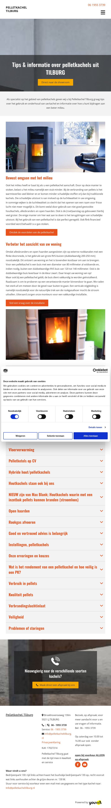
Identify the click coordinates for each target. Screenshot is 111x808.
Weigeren (20, 436)
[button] (55, 82)
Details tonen (95, 427)
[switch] (42, 416)
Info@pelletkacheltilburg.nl (20, 787)
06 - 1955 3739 (58, 729)
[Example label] (85, 764)
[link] (101, 450)
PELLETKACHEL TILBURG (16, 9)
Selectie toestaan (55, 436)
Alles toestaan (91, 436)
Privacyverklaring (51, 742)
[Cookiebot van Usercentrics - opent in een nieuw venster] (95, 370)
